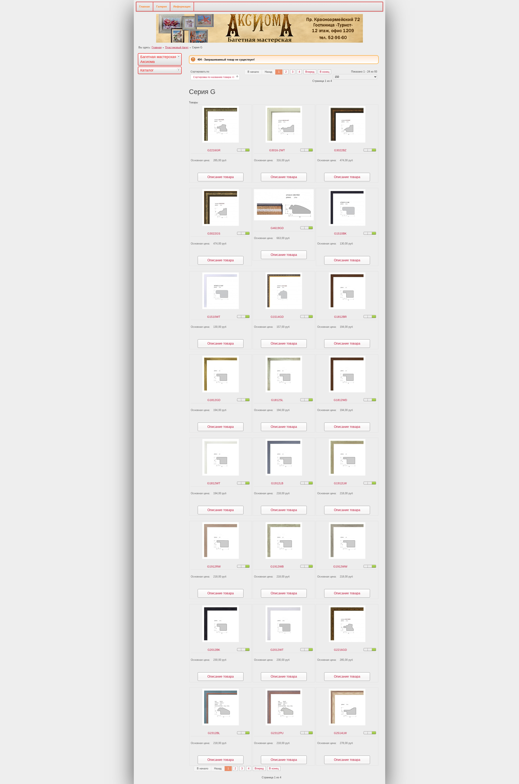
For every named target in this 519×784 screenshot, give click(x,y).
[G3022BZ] (347, 141)
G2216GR (213, 150)
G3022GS (213, 233)
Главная (144, 6)
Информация (182, 6)
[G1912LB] (284, 474)
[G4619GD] (284, 219)
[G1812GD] (220, 391)
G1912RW (214, 566)
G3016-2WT (277, 150)
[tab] (179, 56)
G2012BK (214, 649)
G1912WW (340, 566)
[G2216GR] (220, 141)
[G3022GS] (220, 224)
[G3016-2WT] (284, 141)
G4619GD (277, 228)
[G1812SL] (284, 391)
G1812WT (213, 483)
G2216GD (340, 649)
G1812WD (340, 400)
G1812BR (340, 316)
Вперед (309, 71)
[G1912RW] (220, 557)
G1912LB (277, 483)
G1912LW (340, 483)
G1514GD (277, 316)
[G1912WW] (347, 557)
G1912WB (277, 566)
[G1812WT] (220, 474)
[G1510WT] (220, 308)
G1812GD (213, 400)
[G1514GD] (284, 308)
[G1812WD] (347, 391)
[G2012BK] (220, 641)
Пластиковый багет (177, 47)
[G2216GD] (347, 641)
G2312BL (214, 733)
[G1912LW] (347, 474)
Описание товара (220, 177)
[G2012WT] (284, 641)
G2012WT (277, 649)
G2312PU (277, 733)
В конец (324, 71)
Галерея (161, 6)
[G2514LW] (347, 724)
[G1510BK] (347, 224)
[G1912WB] (284, 557)
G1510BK (340, 233)
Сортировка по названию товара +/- (214, 77)
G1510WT (213, 316)
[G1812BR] (347, 308)
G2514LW (340, 733)
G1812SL (277, 400)
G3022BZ (340, 150)
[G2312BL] (220, 724)
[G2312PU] (284, 724)
